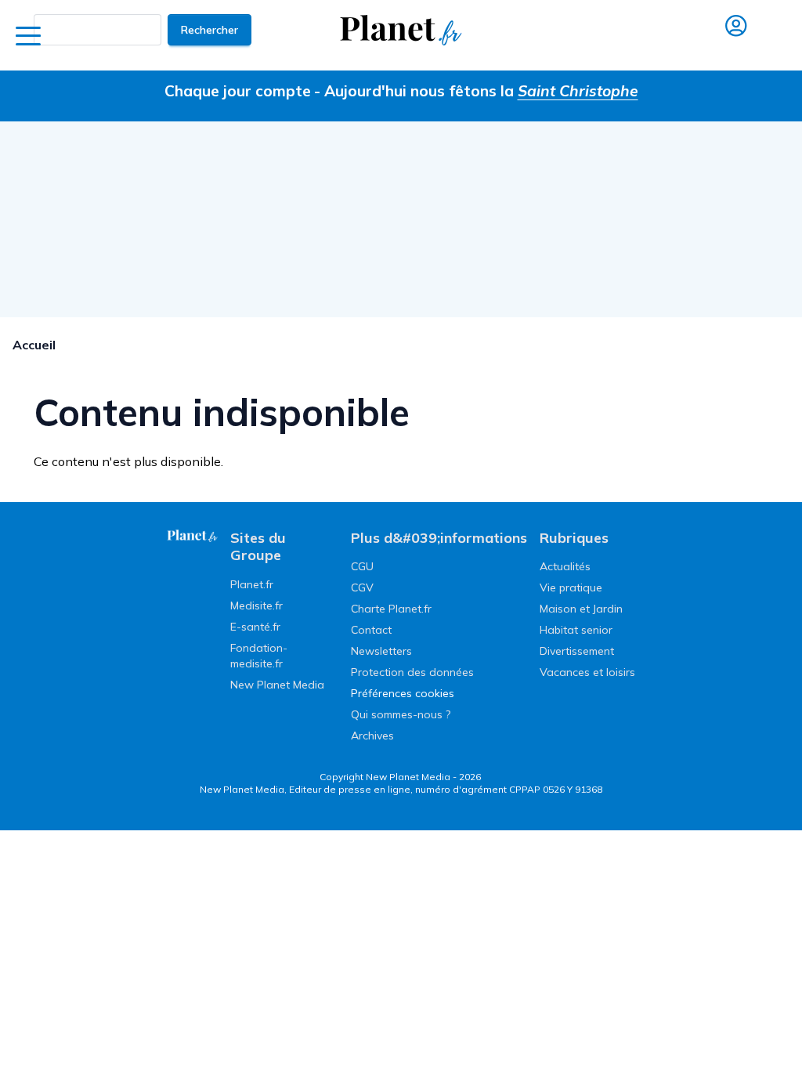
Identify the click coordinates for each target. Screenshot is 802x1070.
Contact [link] (371, 630)
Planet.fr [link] (251, 584)
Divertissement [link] (577, 651)
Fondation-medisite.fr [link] (258, 656)
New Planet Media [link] (277, 685)
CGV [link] (362, 587)
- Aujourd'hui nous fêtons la (476, 90)
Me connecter (735, 48)
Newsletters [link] (381, 651)
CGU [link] (362, 566)
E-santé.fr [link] (255, 627)
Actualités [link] (565, 566)
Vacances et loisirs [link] (587, 672)
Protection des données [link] (412, 672)
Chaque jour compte (237, 90)
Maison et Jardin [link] (581, 609)
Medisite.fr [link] (256, 605)
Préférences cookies (402, 693)
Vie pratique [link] (571, 587)
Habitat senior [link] (576, 630)
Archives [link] (372, 735)
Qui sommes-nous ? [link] (400, 714)
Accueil (34, 344)
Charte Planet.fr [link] (391, 609)
